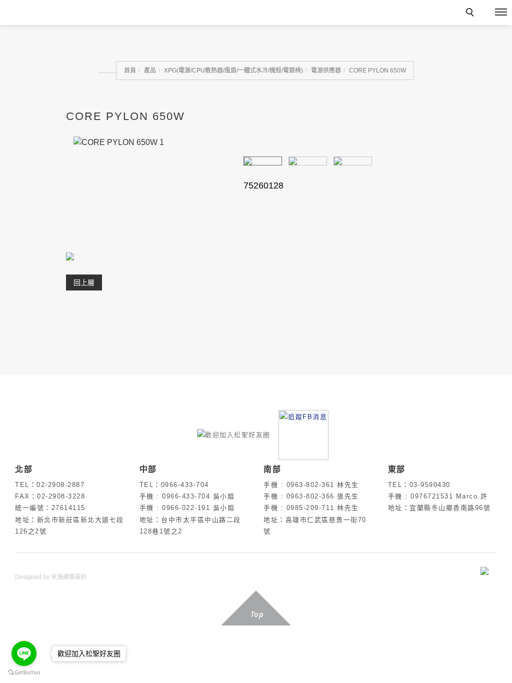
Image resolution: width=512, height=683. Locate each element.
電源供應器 (326, 70)
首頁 (130, 70)
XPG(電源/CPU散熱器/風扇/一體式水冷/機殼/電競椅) (233, 70)
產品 (150, 70)
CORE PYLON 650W (377, 70)
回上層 (84, 282)
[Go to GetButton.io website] (24, 673)
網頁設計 (75, 577)
